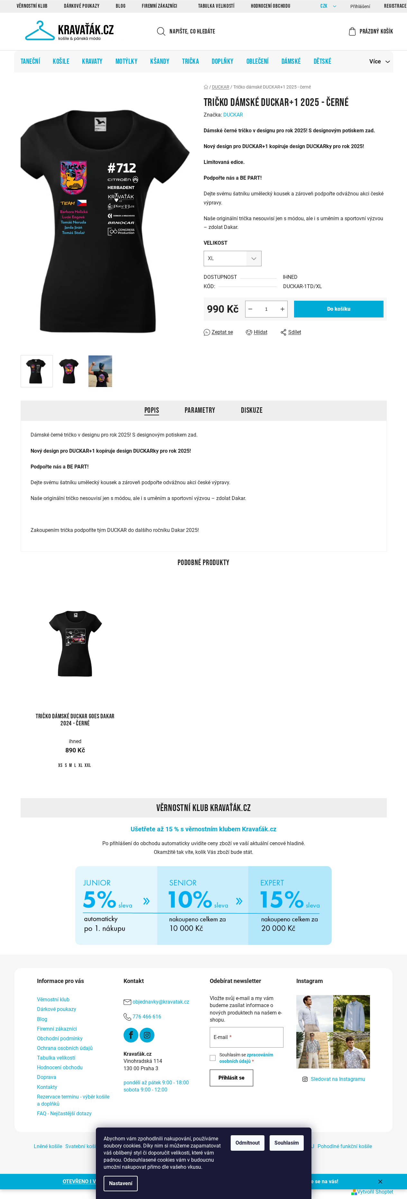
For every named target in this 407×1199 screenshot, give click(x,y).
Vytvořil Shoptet (375, 1192)
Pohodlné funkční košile (345, 1146)
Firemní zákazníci (159, 6)
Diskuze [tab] (252, 410)
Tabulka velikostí (216, 6)
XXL (88, 765)
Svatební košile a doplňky (94, 1146)
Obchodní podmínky (60, 1038)
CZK (324, 6)
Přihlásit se (231, 1078)
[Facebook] (131, 1035)
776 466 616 (147, 1017)
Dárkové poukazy (81, 6)
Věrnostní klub (32, 6)
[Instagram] (147, 1035)
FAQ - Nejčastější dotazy (64, 1113)
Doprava (46, 1077)
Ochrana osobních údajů (65, 1048)
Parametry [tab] (200, 410)
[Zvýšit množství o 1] (282, 309)
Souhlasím (286, 1143)
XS (60, 765)
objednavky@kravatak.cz (161, 1002)
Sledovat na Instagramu (338, 1079)
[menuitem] (30, 61)
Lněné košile (48, 1146)
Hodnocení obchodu (271, 6)
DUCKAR (233, 115)
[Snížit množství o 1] (250, 309)
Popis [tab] (151, 410)
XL (81, 765)
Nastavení (120, 1183)
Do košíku (338, 309)
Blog (120, 6)
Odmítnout (248, 1143)
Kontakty (47, 1087)
